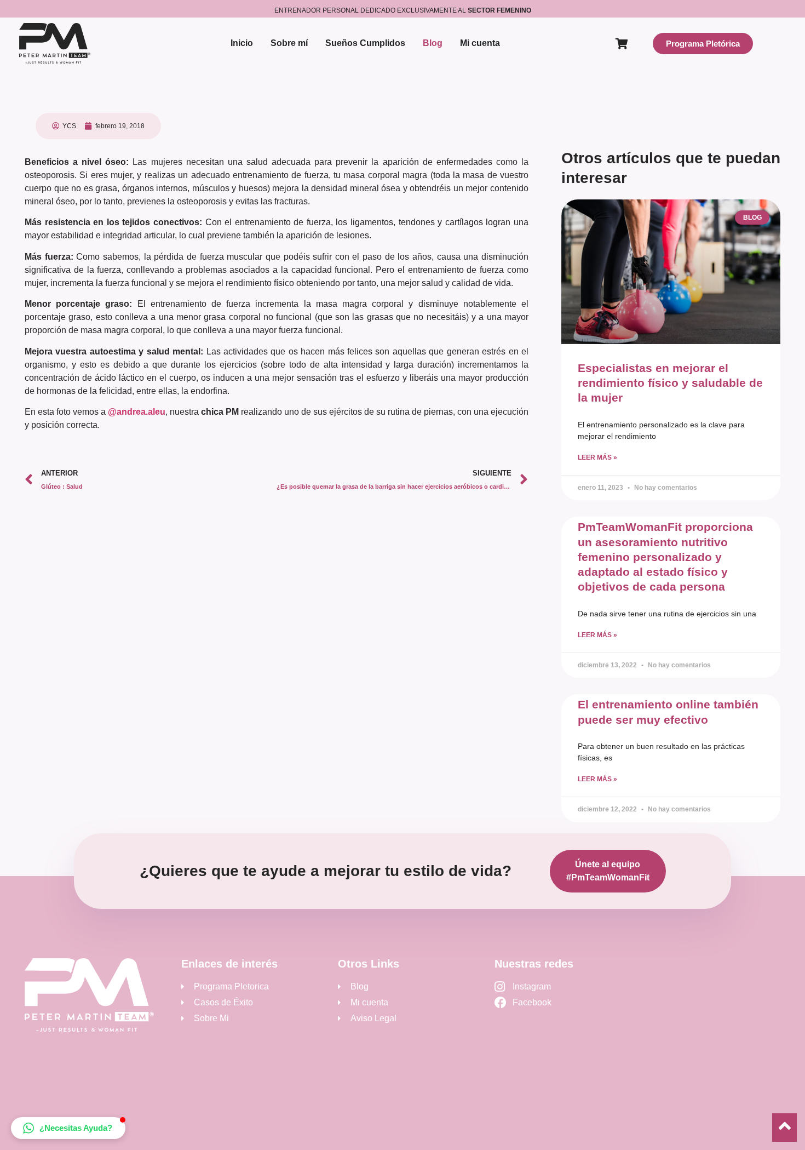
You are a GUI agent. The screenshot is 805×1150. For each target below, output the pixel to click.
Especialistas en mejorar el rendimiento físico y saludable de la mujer (670, 383)
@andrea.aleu (136, 411)
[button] (68, 1128)
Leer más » (597, 457)
